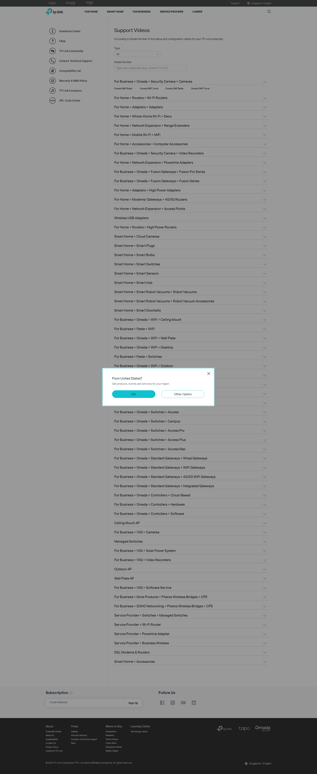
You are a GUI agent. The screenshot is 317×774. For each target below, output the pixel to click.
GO (133, 394)
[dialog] (158, 387)
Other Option (183, 394)
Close (208, 373)
